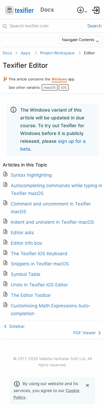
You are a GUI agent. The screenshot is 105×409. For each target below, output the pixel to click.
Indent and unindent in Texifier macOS (52, 222)
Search (94, 26)
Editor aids (22, 232)
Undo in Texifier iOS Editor (39, 284)
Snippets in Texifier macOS (40, 263)
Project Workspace (57, 53)
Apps (25, 53)
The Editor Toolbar (31, 295)
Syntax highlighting (31, 175)
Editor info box (26, 243)
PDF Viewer (85, 332)
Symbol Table (25, 274)
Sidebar (16, 326)
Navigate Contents (79, 39)
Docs (7, 53)
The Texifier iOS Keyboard (39, 253)
